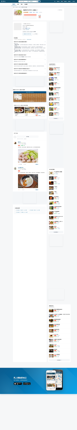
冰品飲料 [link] (30, 12)
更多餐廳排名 (56, 118)
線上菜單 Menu (29, 92)
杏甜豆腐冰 (28, 28)
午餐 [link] (56, 193)
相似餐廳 (26, 4)
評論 (21, 4)
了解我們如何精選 (29, 39)
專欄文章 (65, 1)
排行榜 (74, 1)
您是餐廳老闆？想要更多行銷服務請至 (29, 31)
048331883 (27, 29)
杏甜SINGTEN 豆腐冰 (29, 10)
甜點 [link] (34, 12)
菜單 (18, 4)
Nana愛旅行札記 (20, 167)
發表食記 (58, 1)
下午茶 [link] (37, 12)
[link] (55, 79)
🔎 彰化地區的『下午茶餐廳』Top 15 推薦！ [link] (22, 212)
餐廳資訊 (13, 4)
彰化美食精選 (26, 12)
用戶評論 (16, 133)
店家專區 (69, 1)
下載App (62, 1)
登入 (55, 1)
